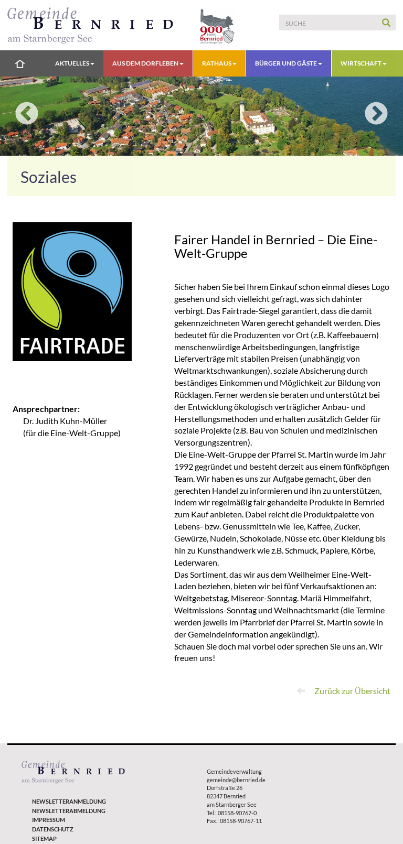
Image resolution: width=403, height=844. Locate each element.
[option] (201, 116)
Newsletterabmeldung (68, 810)
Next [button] (376, 114)
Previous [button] (26, 114)
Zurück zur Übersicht (351, 691)
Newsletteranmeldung (69, 801)
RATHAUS (217, 63)
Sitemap (44, 838)
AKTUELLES (72, 63)
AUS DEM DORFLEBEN (145, 63)
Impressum (48, 819)
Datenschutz (52, 829)
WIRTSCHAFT (362, 63)
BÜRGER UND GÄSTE (286, 63)
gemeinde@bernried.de (236, 779)
